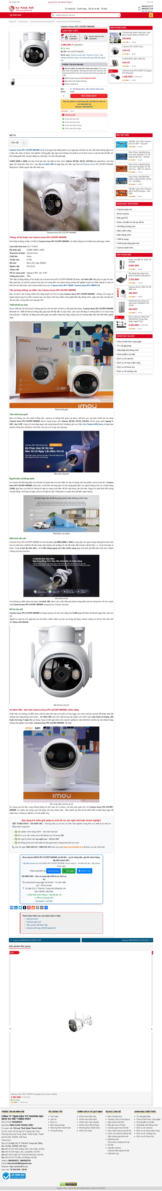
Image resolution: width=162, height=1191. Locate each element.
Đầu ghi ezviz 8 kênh (116, 1125)
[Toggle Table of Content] (23, 143)
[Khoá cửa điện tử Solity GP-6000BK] (121, 265)
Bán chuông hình (115, 1116)
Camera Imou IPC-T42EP (62, 285)
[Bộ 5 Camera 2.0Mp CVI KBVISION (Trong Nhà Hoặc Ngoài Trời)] (121, 323)
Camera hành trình (125, 248)
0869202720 (147, 8)
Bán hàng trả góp (57, 1125)
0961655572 (147, 6)
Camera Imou (23, 22)
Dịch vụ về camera (125, 358)
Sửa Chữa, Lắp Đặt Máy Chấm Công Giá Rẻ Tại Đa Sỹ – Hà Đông (140, 179)
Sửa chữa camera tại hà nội (119, 1131)
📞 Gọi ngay (69, 871)
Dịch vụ (53, 1122)
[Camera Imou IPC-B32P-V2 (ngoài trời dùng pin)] (115, 76)
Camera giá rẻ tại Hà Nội (118, 1128)
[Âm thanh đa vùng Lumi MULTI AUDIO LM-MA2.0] (121, 278)
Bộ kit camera (123, 214)
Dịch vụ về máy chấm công (128, 363)
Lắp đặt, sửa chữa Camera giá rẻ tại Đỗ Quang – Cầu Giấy (140, 191)
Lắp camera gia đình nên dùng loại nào (118, 1137)
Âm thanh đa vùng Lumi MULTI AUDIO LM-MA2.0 (139, 274)
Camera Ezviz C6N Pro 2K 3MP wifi (140, 288)
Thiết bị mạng (122, 239)
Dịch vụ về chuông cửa (127, 371)
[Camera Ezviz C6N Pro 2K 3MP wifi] (121, 292)
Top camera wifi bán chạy (37, 925)
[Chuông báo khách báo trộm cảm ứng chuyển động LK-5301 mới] (115, 38)
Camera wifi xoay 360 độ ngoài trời (42, 22)
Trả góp (104, 8)
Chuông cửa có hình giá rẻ (119, 1119)
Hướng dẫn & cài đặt (126, 354)
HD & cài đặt (93, 9)
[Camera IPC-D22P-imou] (115, 50)
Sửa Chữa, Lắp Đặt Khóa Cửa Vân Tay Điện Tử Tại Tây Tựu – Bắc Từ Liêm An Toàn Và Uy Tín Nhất (140, 166)
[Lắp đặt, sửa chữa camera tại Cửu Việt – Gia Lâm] (121, 144)
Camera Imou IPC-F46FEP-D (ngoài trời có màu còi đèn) (34, 1094)
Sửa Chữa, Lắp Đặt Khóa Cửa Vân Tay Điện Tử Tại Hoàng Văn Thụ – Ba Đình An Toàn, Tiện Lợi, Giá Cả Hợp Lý (139, 154)
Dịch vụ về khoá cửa (126, 367)
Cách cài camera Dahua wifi (119, 1133)
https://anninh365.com (73, 847)
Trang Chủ (12, 22)
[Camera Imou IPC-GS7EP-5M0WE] (34, 50)
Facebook (39, 901)
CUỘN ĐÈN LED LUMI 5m (133, 59)
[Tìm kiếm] (53, 15)
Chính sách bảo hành (72, 122)
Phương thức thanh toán (60, 1128)
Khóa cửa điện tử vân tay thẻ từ (130, 222)
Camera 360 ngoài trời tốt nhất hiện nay (118, 1152)
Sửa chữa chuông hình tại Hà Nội (118, 1143)
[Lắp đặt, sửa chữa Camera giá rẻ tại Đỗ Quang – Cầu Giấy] (121, 193)
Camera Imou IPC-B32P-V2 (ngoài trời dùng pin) (136, 72)
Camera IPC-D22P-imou (132, 46)
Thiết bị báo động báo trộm (128, 243)
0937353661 (101, 1188)
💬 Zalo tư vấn (84, 871)
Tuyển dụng (82, 9)
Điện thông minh (124, 235)
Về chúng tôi (70, 9)
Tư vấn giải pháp (124, 346)
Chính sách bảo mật (72, 119)
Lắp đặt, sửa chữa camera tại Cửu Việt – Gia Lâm (140, 142)
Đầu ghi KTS (122, 218)
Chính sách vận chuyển (73, 128)
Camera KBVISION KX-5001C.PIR (27, 940)
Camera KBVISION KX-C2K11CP (135, 940)
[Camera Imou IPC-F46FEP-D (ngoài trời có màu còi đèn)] (81, 1021)
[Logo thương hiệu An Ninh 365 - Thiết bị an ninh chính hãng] (21, 9)
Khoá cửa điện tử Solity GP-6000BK (140, 260)
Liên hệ (150, 2)
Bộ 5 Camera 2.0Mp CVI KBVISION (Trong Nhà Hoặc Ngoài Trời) (139, 319)
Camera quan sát (78, 55)
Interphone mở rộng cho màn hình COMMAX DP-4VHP (139, 303)
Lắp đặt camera (29, 863)
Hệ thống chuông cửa (126, 226)
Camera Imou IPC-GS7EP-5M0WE (68, 22)
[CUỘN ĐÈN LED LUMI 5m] (115, 63)
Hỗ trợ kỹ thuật (85, 1131)
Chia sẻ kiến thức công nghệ (129, 342)
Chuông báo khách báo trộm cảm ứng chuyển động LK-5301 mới (136, 33)
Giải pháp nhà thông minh (127, 350)
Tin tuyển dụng (56, 1131)
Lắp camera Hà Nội (116, 1122)
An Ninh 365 (48, 164)
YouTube (49, 901)
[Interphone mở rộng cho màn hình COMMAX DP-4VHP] (121, 307)
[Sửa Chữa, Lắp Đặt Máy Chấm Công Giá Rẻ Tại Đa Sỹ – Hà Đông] (121, 181)
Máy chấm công (124, 231)
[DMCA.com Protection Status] (68, 1184)
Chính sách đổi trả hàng (73, 125)
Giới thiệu (54, 1116)
